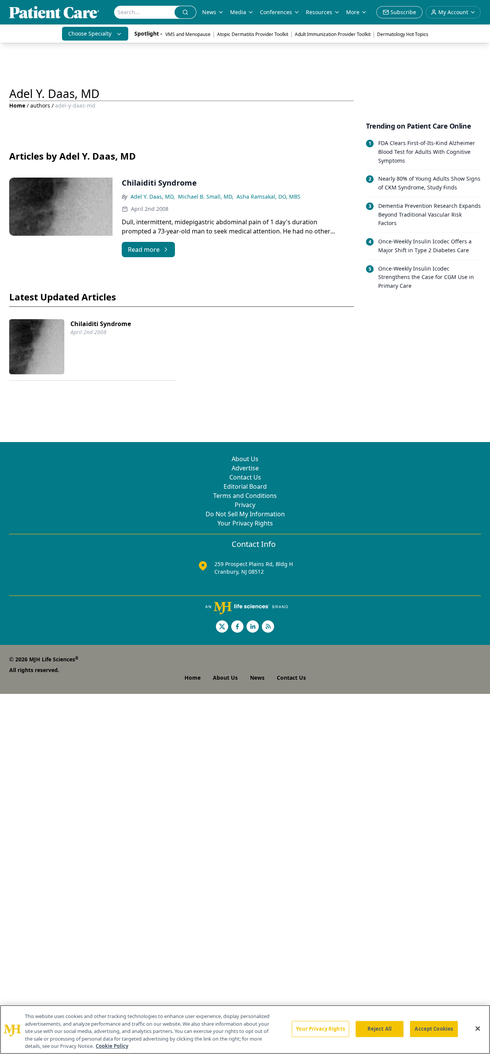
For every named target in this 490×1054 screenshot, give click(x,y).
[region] (245, 1029)
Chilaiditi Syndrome (100, 324)
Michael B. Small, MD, (206, 196)
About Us (245, 459)
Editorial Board (245, 486)
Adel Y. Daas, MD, (153, 196)
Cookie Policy (112, 1046)
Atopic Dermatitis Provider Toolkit (252, 34)
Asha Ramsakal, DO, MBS (269, 196)
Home (17, 105)
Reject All (380, 1028)
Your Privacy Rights (245, 523)
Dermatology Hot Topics (402, 34)
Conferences (276, 12)
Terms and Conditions (245, 495)
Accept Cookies (434, 1028)
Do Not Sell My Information (245, 514)
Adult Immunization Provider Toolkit (333, 34)
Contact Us (245, 477)
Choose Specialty (89, 33)
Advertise (245, 468)
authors (40, 105)
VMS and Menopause (188, 34)
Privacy (245, 505)
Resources (319, 12)
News (209, 12)
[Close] (477, 1028)
